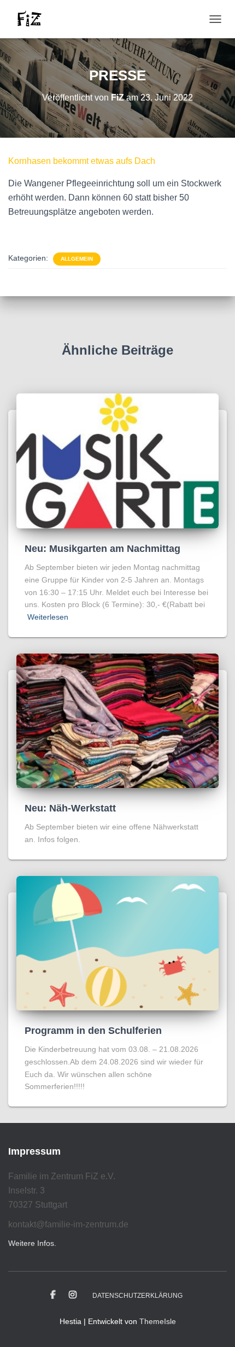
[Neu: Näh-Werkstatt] (117, 720)
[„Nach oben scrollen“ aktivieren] (213, 1325)
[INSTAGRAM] (72, 1295)
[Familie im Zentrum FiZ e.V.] (32, 19)
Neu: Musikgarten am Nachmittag (102, 548)
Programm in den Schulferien (93, 1030)
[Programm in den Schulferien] (117, 942)
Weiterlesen (47, 617)
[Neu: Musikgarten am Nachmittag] (117, 460)
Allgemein (77, 259)
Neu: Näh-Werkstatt (70, 808)
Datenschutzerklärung (137, 1295)
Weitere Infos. (32, 1243)
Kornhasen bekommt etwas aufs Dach (81, 161)
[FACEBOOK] (53, 1295)
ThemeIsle (157, 1321)
